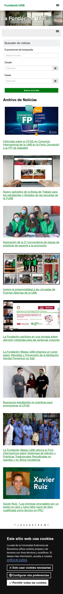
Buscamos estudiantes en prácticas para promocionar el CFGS (28, 403)
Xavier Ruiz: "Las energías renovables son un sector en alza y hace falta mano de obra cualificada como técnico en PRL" (31, 507)
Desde (8, 62)
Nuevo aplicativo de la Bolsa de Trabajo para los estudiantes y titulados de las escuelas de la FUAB (30, 195)
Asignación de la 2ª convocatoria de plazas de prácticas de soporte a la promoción (31, 243)
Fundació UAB (14, 5)
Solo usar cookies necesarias (31, 568)
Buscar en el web (31, 90)
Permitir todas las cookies (29, 583)
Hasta (8, 75)
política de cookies (17, 560)
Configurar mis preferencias (30, 575)
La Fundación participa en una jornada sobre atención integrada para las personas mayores (31, 338)
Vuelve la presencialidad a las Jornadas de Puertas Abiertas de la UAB (29, 290)
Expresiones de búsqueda (19, 49)
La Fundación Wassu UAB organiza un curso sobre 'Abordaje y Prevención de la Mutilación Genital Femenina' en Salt (31, 355)
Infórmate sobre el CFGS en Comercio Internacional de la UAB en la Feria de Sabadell (31, 144)
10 (45, 524)
